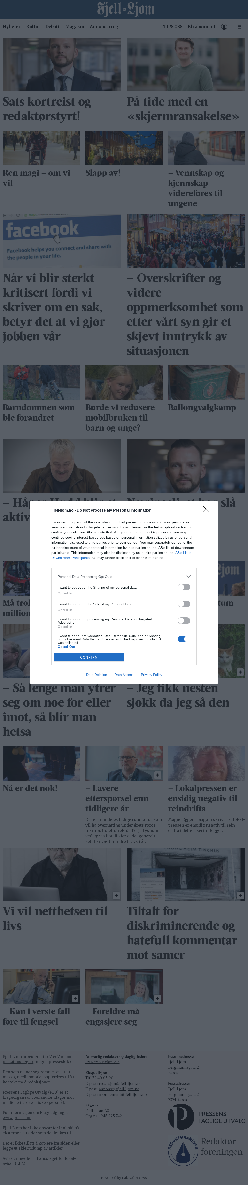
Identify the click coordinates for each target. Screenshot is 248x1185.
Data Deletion (96, 674)
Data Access (124, 674)
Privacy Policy (151, 674)
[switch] (184, 587)
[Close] (207, 510)
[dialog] (124, 592)
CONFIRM (89, 657)
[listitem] (124, 576)
